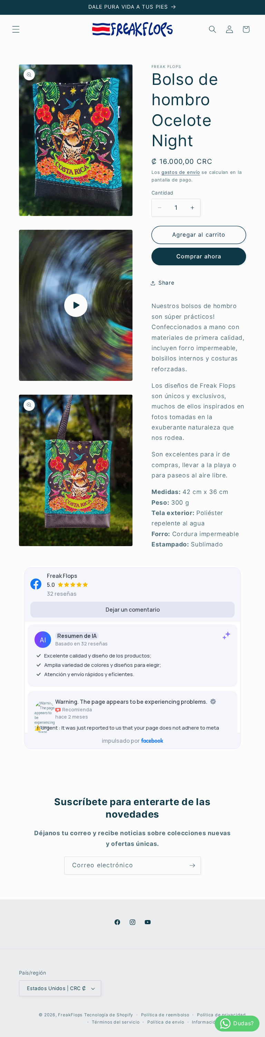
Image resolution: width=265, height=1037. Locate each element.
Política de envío (165, 1022)
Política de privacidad (221, 1014)
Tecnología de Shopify (108, 1014)
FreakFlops (70, 1014)
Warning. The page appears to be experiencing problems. (131, 701)
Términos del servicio (115, 1022)
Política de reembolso (165, 1014)
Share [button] (166, 282)
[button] (16, 29)
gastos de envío (180, 172)
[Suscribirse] (192, 866)
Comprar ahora (198, 256)
